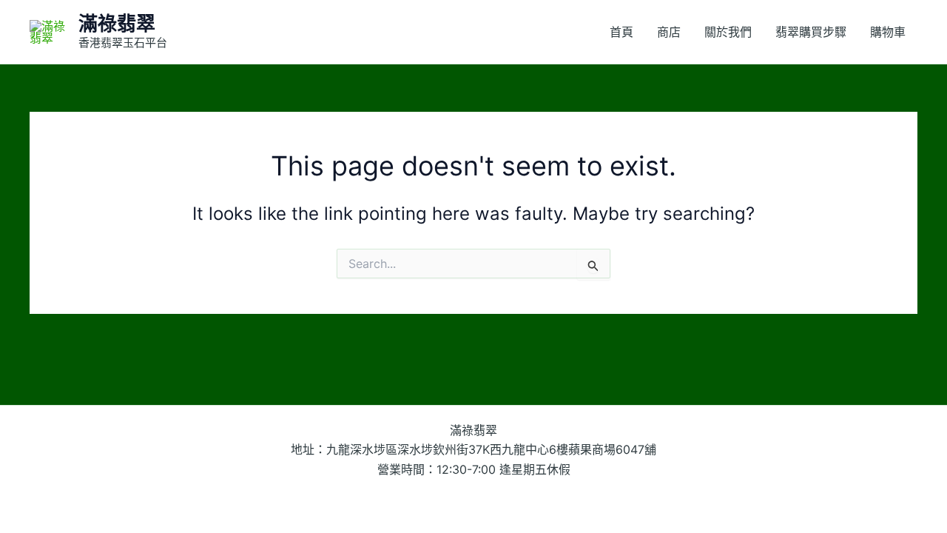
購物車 (888, 31)
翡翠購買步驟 (810, 31)
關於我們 (728, 31)
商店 (669, 31)
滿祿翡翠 (116, 23)
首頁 (621, 31)
